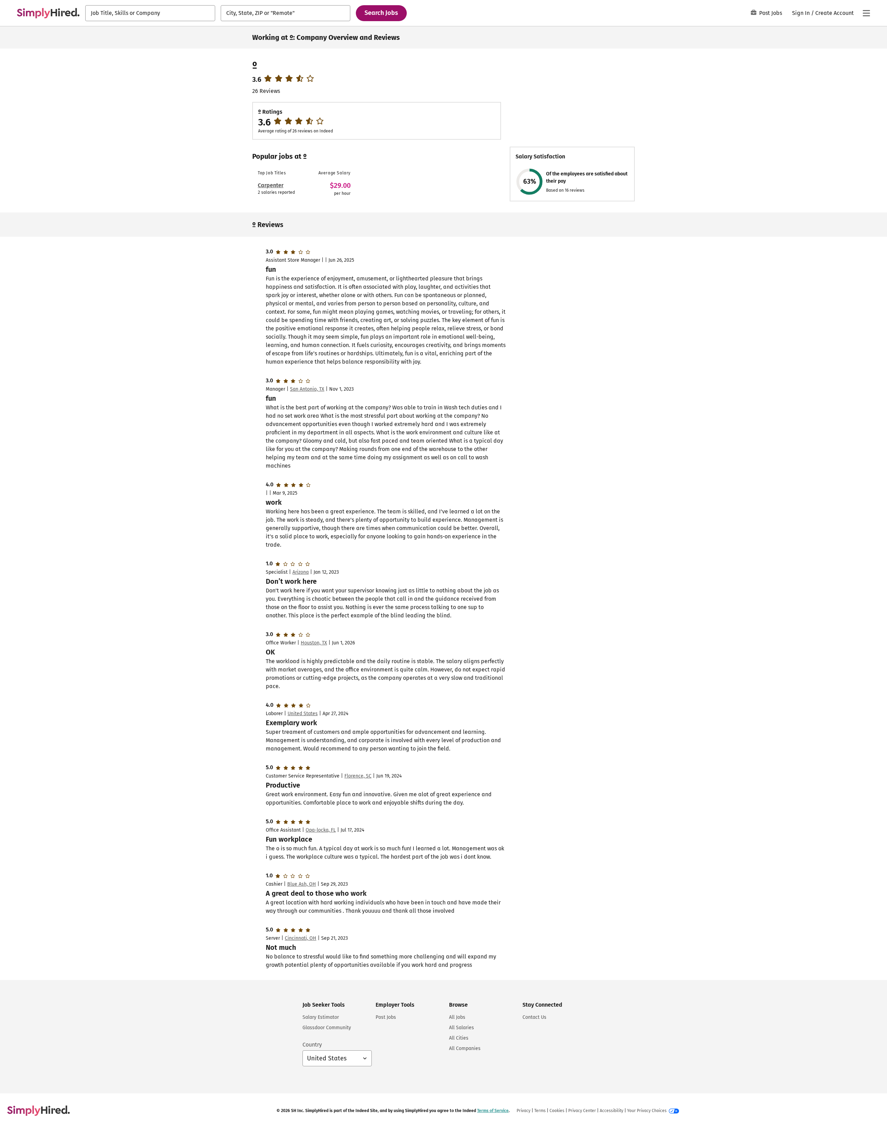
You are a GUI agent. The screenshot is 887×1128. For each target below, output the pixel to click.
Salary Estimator (320, 1017)
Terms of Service (493, 1110)
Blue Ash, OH (301, 884)
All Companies (465, 1048)
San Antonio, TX (307, 389)
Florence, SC (357, 776)
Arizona (300, 572)
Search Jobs (381, 13)
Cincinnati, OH (300, 938)
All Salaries (461, 1028)
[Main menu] (866, 13)
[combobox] (150, 13)
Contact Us (534, 1017)
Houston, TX (314, 643)
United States (303, 714)
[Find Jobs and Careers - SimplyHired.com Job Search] (48, 13)
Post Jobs (770, 13)
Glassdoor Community (326, 1028)
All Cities (458, 1038)
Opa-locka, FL (321, 830)
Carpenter (270, 185)
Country (312, 1044)
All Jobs (457, 1017)
